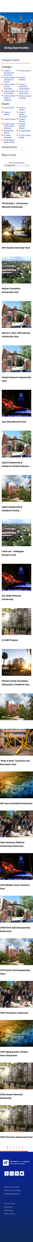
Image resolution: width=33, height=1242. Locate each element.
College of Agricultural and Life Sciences (9, 73)
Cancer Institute (9, 107)
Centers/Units (9, 147)
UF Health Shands (24, 130)
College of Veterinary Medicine (22, 126)
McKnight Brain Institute (8, 132)
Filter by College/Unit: (16, 163)
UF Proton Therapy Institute (25, 136)
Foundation (8, 1207)
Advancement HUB (11, 1187)
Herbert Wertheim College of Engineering (9, 98)
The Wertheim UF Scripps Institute (9, 141)
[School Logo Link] (15, 1163)
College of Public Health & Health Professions (9, 126)
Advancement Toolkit (12, 1190)
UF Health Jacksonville (8, 136)
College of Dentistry (22, 109)
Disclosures (8, 1210)
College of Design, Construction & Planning (9, 79)
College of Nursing (10, 119)
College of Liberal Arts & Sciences (9, 92)
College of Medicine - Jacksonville (23, 114)
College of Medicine (7, 113)
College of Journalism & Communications (24, 86)
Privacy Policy (9, 1213)
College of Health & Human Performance (9, 86)
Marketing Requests (12, 1194)
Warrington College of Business (25, 97)
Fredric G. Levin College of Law (23, 92)
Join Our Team (9, 1203)
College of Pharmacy (22, 120)
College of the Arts (25, 70)
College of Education (22, 78)
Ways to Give (9, 154)
